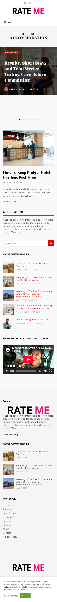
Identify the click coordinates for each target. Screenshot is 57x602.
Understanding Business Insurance (33, 319)
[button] (9, 22)
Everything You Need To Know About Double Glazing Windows (35, 278)
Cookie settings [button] (11, 595)
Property (7, 509)
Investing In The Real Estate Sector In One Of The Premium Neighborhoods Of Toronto (34, 294)
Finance (7, 521)
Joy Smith (14, 89)
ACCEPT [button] (25, 595)
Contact (7, 533)
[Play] (6, 370)
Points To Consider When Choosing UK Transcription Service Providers (34, 307)
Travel (11, 136)
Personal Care (12, 52)
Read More (9, 201)
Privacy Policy (10, 537)
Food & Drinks (10, 513)
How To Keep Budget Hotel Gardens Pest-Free (26, 175)
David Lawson (14, 182)
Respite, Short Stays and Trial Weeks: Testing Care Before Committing (25, 71)
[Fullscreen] (50, 370)
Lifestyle (7, 525)
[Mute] (45, 370)
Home (6, 505)
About (6, 529)
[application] (28, 359)
